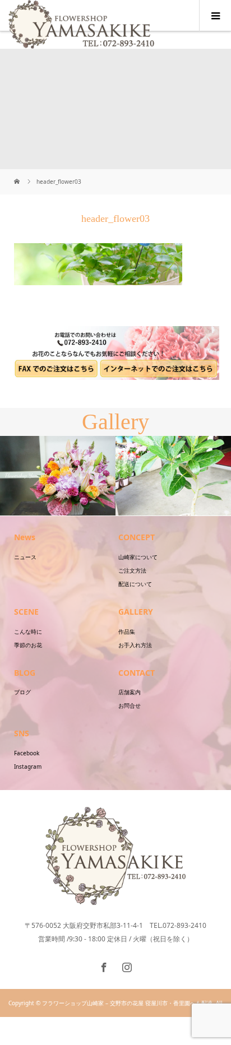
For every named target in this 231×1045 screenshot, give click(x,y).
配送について (135, 584)
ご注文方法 (132, 570)
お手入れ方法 (135, 645)
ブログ (22, 692)
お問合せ (129, 705)
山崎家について (138, 557)
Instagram (27, 766)
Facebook (26, 753)
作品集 (126, 631)
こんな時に (28, 631)
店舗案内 (129, 692)
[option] (58, 476)
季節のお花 (28, 645)
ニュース (25, 557)
